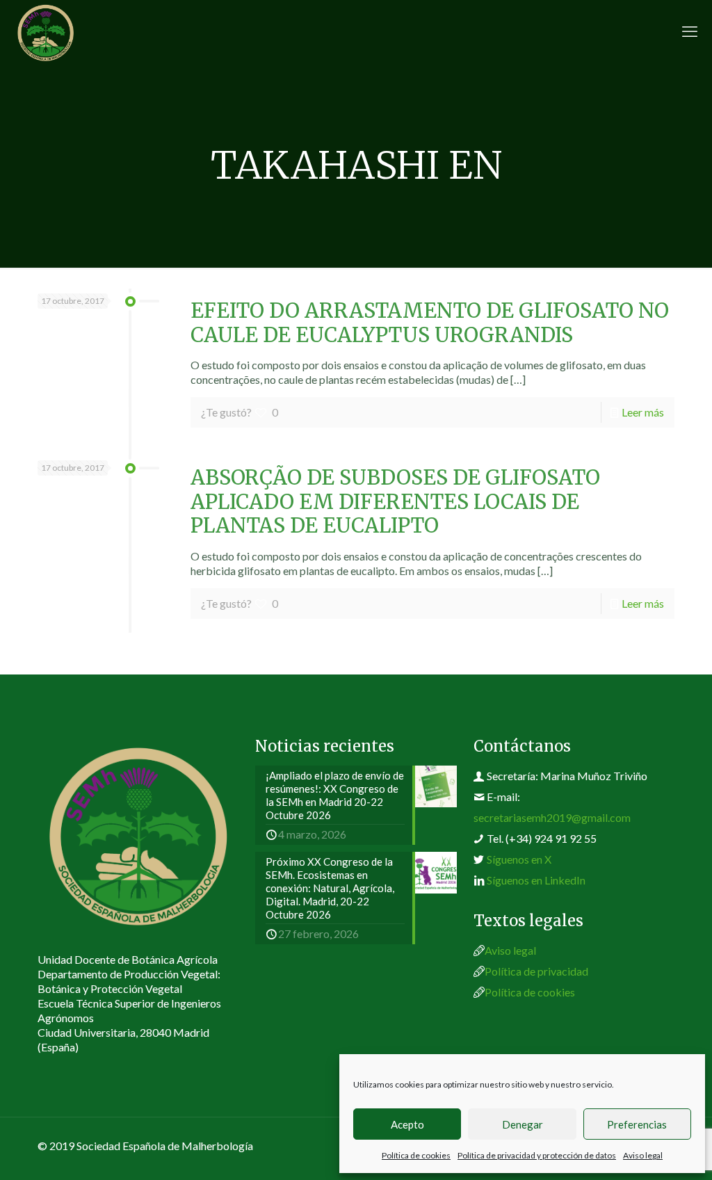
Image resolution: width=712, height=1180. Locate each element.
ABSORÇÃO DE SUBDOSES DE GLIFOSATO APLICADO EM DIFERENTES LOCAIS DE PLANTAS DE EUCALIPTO (395, 501)
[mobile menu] (690, 31)
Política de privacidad (536, 971)
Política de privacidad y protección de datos (537, 1155)
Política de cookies (416, 1155)
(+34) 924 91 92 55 (551, 838)
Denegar (522, 1124)
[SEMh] (45, 31)
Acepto (407, 1124)
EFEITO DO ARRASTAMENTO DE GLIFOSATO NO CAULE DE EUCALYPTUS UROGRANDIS (430, 323)
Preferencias (637, 1124)
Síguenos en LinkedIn (536, 880)
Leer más (643, 412)
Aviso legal (643, 1155)
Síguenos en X (519, 859)
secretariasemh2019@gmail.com (552, 817)
